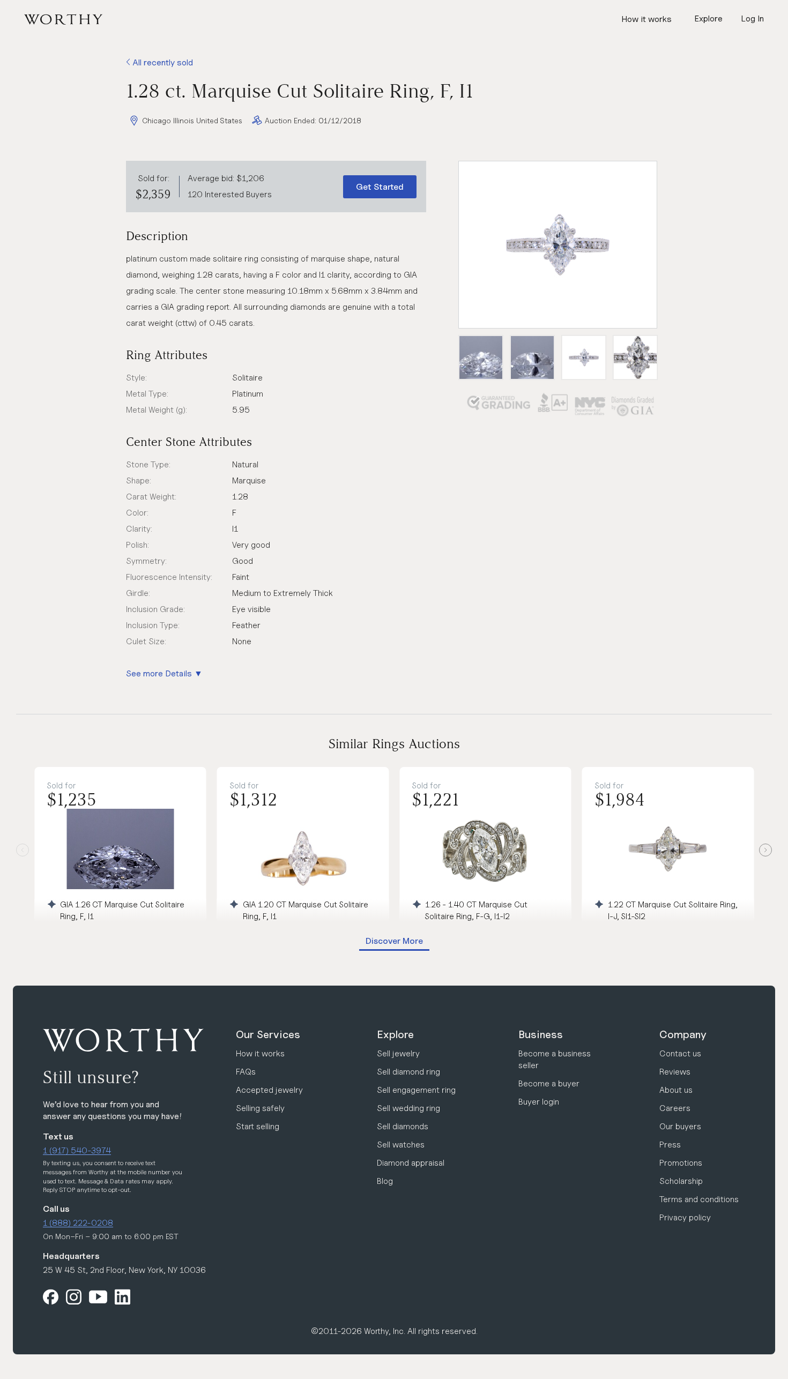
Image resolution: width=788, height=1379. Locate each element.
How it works (646, 19)
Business (540, 1034)
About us (676, 1090)
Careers (674, 1108)
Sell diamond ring (408, 1072)
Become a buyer (548, 1083)
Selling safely (260, 1108)
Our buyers (680, 1126)
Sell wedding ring (408, 1108)
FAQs (246, 1072)
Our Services (268, 1034)
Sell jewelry (398, 1053)
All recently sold (161, 62)
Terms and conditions (699, 1199)
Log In (752, 18)
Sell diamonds (402, 1126)
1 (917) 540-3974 (77, 1150)
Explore (395, 1034)
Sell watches (401, 1144)
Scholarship (681, 1181)
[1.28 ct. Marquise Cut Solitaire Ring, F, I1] (558, 244)
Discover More (394, 941)
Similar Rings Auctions (394, 743)
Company (683, 1034)
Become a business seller (554, 1059)
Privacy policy (685, 1217)
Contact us (680, 1053)
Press (670, 1144)
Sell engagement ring (416, 1090)
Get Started (380, 187)
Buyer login (538, 1102)
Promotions (680, 1163)
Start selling (257, 1126)
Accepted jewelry (269, 1090)
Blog (385, 1181)
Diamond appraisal (410, 1163)
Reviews (674, 1072)
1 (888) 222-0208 (78, 1223)
